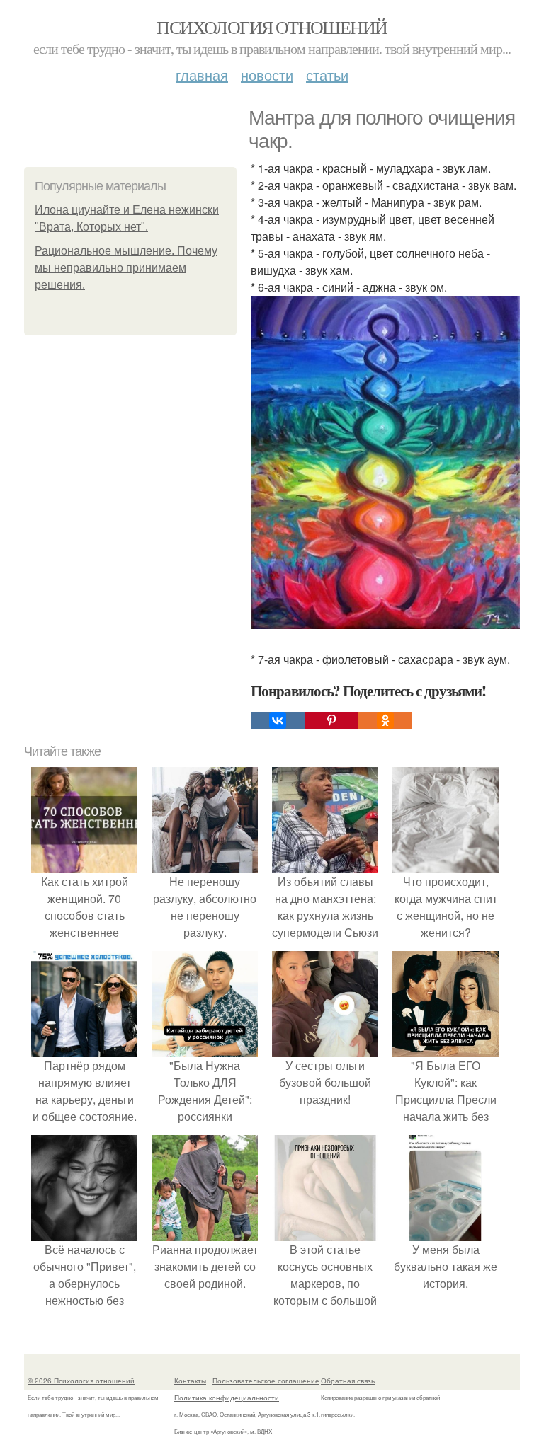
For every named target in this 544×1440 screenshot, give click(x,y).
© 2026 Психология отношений (81, 1381)
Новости (267, 74)
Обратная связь (348, 1381)
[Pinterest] (331, 720)
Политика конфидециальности (226, 1397)
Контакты (190, 1381)
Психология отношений (272, 27)
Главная (202, 74)
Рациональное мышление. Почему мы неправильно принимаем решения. (126, 268)
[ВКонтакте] (278, 720)
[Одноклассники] (385, 720)
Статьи (327, 74)
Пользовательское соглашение (265, 1381)
